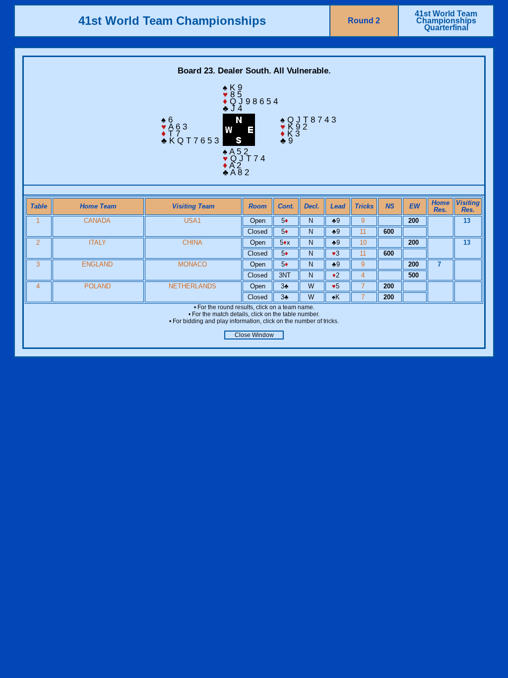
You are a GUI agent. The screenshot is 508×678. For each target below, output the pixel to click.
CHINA (192, 242)
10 (364, 242)
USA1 (192, 220)
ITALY (97, 242)
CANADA (97, 220)
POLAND (97, 286)
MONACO (192, 264)
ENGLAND (97, 264)
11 (364, 231)
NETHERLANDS (192, 286)
